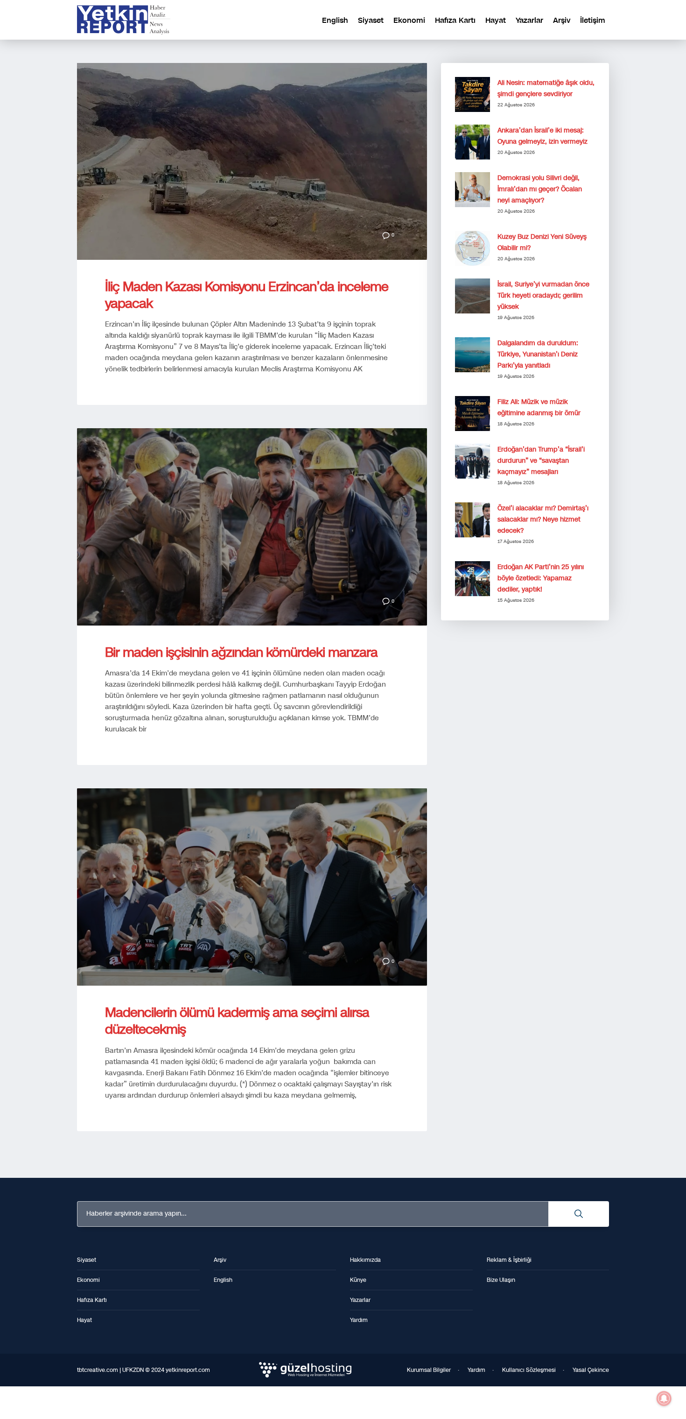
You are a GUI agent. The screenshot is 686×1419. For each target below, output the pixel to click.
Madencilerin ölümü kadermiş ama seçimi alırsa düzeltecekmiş (237, 1020)
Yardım (476, 1370)
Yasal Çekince (591, 1370)
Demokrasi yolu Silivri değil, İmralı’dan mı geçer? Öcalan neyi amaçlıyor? (539, 189)
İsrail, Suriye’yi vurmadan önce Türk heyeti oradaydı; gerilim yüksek (543, 295)
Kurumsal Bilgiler (429, 1370)
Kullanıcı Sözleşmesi (529, 1370)
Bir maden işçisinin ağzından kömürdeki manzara (241, 652)
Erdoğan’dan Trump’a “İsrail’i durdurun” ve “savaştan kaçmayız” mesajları (541, 460)
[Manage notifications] (664, 1398)
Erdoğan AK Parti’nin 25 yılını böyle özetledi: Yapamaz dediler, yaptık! (540, 578)
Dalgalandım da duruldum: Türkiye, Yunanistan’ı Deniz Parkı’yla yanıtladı (537, 354)
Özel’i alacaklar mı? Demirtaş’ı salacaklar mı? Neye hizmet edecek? (542, 519)
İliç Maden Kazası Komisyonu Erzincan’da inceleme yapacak (246, 295)
